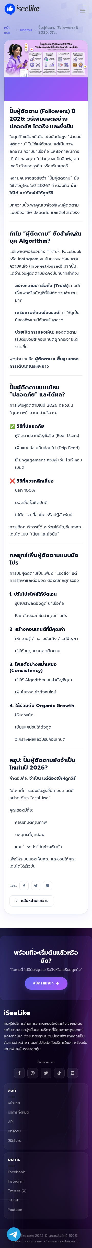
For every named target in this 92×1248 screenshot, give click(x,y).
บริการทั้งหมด (18, 1112)
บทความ (26, 30)
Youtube (15, 1209)
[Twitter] (35, 885)
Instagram (16, 1181)
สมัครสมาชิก (43, 983)
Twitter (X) (17, 1191)
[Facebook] (24, 885)
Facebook (16, 1172)
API (11, 1121)
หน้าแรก (7, 30)
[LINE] (47, 885)
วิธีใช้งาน (14, 1140)
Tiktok (13, 1200)
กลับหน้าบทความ (35, 900)
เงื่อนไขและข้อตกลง (28, 1241)
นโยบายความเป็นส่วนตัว (61, 1241)
